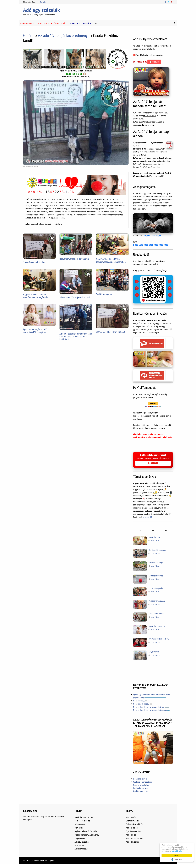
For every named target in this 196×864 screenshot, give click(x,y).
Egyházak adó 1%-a (134, 831)
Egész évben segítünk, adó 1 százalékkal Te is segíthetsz (36, 331)
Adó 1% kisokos (27, 23)
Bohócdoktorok (154, 537)
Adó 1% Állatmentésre (134, 838)
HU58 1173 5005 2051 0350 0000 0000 (150, 245)
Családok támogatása (157, 550)
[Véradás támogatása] (140, 601)
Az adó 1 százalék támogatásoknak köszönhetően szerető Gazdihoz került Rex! (75, 336)
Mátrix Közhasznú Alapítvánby (87, 835)
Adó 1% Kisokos (132, 842)
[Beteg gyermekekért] (140, 614)
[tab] (139, 530)
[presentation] (139, 530)
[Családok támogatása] (140, 550)
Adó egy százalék (41, 10)
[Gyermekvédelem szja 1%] (140, 639)
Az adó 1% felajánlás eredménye (63, 35)
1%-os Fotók (74, 23)
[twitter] (168, 1)
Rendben (176, 855)
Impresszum (28, 860)
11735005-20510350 (152, 235)
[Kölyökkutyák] (140, 652)
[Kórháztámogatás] (140, 576)
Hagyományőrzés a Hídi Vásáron (74, 258)
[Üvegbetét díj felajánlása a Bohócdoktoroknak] (153, 289)
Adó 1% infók (131, 817)
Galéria (28, 35)
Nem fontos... (139, 700)
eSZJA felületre (149, 115)
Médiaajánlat (50, 860)
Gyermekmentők (132, 821)
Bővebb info (177, 850)
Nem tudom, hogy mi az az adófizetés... (150, 710)
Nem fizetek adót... (141, 703)
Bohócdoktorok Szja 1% (84, 817)
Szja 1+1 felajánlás (82, 821)
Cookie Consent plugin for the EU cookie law (176, 859)
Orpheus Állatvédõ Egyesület (86, 831)
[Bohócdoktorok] (140, 537)
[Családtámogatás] (140, 588)
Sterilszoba (79, 828)
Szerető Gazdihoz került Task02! (110, 332)
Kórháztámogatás (155, 576)
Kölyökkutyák (153, 652)
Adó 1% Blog (131, 835)
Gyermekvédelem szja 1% (158, 639)
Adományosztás (81, 849)
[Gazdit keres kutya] (140, 563)
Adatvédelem (39, 860)
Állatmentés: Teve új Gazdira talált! (75, 297)
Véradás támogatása (156, 601)
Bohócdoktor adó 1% (156, 626)
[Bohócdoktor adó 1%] (140, 626)
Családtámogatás (104, 294)
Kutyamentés (80, 838)
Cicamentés (79, 845)
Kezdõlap (87, 23)
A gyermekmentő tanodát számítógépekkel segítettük (35, 296)
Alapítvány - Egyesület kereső (51, 23)
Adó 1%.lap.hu (132, 828)
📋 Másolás (154, 62)
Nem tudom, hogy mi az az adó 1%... (149, 707)
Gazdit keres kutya (155, 562)
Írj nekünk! (147, 517)
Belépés (43, 2)
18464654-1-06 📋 (76, 73)
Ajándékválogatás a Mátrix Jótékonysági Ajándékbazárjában (111, 260)
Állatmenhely (80, 824)
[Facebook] (166, 1)
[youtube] (171, 1)
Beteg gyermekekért (156, 613)
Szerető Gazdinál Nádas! (34, 262)
